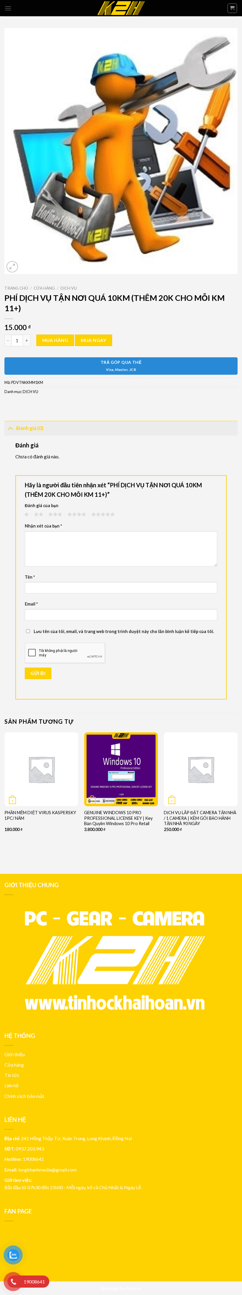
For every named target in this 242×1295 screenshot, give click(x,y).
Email (31, 603)
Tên (30, 577)
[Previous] (4, 798)
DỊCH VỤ (68, 288)
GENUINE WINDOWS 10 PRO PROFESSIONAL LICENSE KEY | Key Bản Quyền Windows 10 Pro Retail (118, 818)
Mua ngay (94, 340)
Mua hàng (55, 340)
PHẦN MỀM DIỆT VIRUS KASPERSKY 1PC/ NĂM (40, 815)
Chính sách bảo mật (24, 1096)
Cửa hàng (44, 288)
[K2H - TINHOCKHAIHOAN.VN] (121, 8)
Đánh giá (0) (29, 428)
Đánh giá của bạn (41, 505)
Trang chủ (16, 288)
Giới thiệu (14, 1054)
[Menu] (8, 8)
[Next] (237, 798)
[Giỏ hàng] (232, 8)
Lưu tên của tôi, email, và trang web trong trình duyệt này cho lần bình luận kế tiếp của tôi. (124, 631)
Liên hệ (11, 1085)
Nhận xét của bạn (43, 525)
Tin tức (11, 1075)
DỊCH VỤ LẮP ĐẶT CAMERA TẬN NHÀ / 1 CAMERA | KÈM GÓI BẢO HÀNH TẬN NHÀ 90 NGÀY (200, 818)
